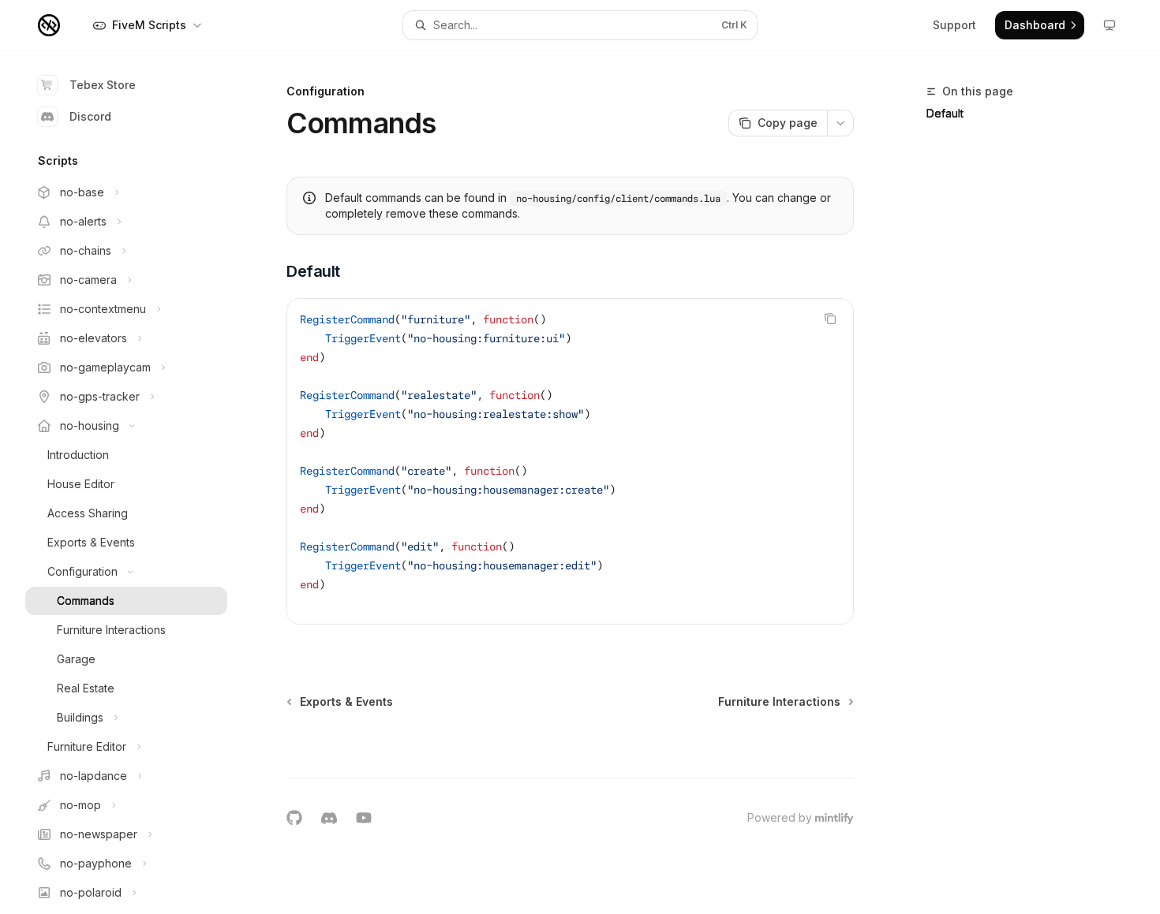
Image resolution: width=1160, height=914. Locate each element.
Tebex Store (102, 84)
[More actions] (840, 123)
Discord (90, 116)
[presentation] (139, 482)
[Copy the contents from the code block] (830, 318)
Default (945, 113)
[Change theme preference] (1109, 25)
